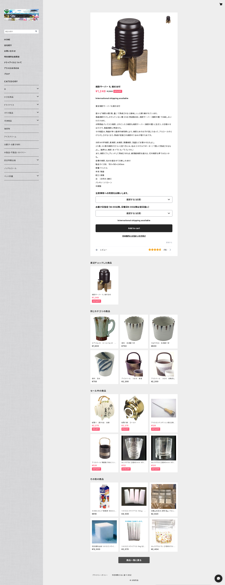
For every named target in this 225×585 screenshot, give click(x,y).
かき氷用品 (9, 97)
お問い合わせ (10, 51)
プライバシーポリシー (100, 575)
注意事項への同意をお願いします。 (112, 193)
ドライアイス (9, 105)
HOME (7, 39)
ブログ (7, 74)
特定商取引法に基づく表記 (122, 575)
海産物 (7, 129)
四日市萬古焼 (10, 160)
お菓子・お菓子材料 (12, 144)
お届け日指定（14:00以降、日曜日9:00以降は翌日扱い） (123, 207)
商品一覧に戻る (134, 560)
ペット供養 (8, 176)
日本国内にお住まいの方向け (134, 236)
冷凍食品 (8, 121)
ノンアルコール (10, 168)
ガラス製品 (8, 113)
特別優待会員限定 (12, 57)
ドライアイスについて (13, 62)
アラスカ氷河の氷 (11, 68)
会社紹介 (8, 45)
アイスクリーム (10, 136)
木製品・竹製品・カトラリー (15, 152)
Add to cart (134, 228)
